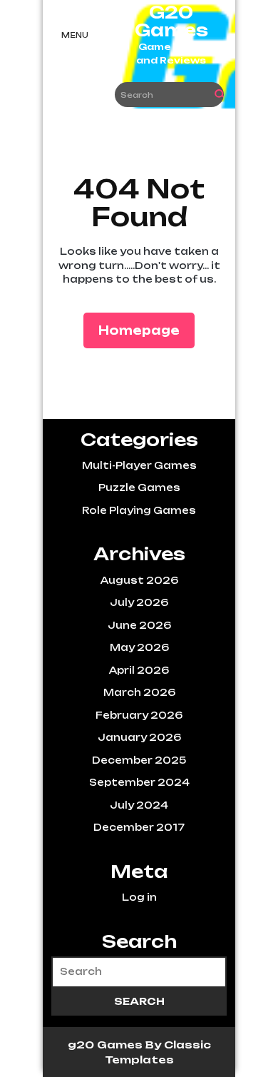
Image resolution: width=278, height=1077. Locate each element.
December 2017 (139, 827)
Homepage (144, 330)
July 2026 (139, 602)
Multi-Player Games (139, 465)
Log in (139, 897)
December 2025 (139, 760)
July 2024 (139, 805)
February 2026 (139, 715)
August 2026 (139, 580)
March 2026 (139, 692)
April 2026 (139, 670)
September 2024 (139, 782)
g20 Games (106, 1044)
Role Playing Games (139, 510)
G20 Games (171, 21)
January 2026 (139, 737)
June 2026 (139, 625)
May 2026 (139, 647)
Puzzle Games (139, 487)
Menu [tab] (74, 35)
